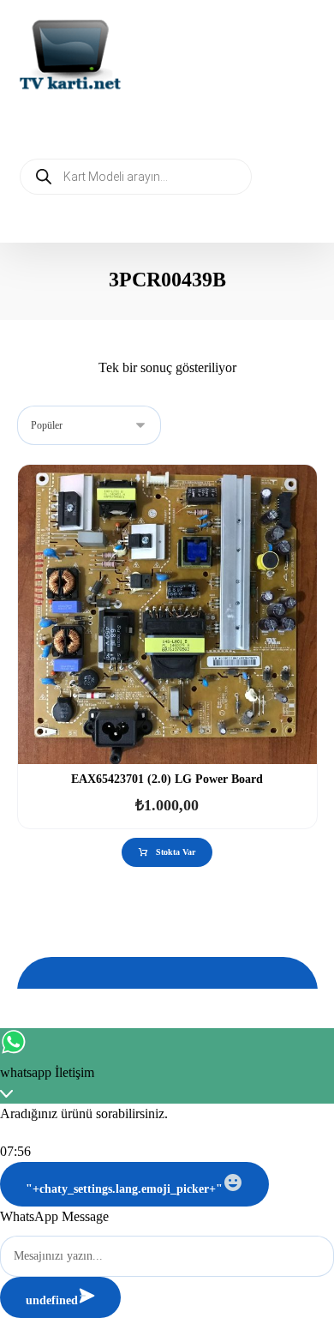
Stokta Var (175, 852)
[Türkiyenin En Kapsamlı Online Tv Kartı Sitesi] (70, 56)
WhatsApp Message (54, 1216)
